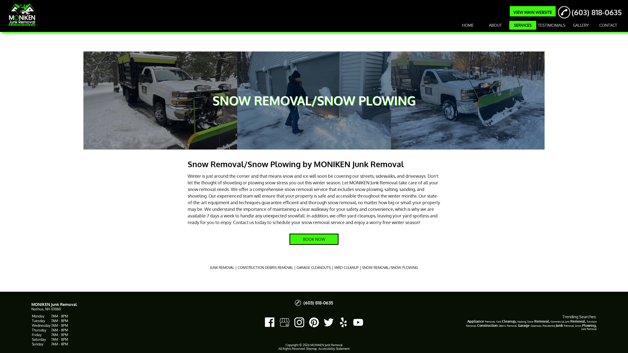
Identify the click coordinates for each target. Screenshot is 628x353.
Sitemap (311, 349)
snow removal (202, 189)
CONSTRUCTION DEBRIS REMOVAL (265, 267)
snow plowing (368, 189)
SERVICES (523, 25)
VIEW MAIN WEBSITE (532, 12)
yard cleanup (360, 215)
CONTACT (608, 25)
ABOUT (495, 25)
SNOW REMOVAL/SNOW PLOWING (390, 267)
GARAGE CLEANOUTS (314, 267)
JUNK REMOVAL (222, 267)
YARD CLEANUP (346, 267)
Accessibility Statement (334, 349)
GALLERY (581, 25)
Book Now (314, 239)
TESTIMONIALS (551, 25)
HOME (468, 25)
